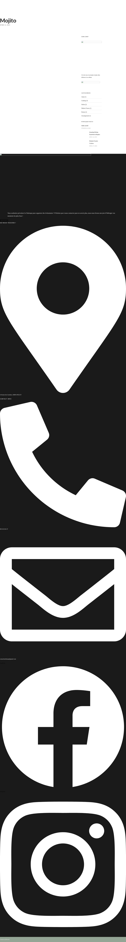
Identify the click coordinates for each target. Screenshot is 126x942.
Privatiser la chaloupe (96, 608)
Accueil (49, 608)
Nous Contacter (80, 608)
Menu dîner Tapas (63, 608)
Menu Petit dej (62, 600)
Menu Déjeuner (62, 604)
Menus (57, 597)
